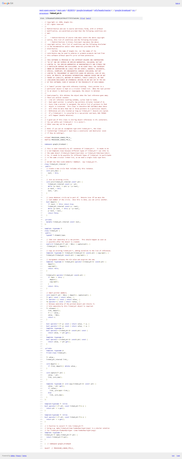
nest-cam (61, 10)
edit (88, 18)
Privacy (18, 456)
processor (44, 13)
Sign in (177, 3)
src (133, 10)
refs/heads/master (102, 10)
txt (173, 456)
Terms (24, 456)
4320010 (71, 10)
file (82, 18)
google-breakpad (84, 10)
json (178, 456)
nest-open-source (47, 10)
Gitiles (13, 456)
